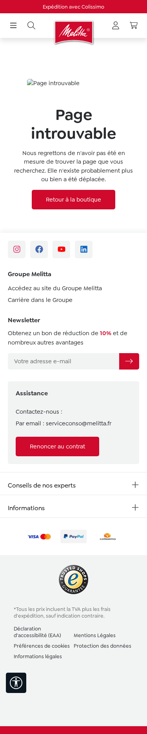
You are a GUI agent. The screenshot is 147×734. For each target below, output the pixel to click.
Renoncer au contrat (57, 446)
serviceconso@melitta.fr (78, 423)
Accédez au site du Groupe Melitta (55, 288)
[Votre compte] (115, 26)
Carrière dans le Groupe (40, 300)
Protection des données (102, 646)
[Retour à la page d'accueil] (73, 32)
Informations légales (38, 656)
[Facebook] (39, 249)
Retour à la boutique (73, 200)
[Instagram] (17, 249)
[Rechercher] (31, 26)
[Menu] (13, 26)
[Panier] (133, 26)
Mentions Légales (95, 635)
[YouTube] (61, 249)
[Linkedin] (84, 249)
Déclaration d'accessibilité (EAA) (37, 632)
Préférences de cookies (42, 646)
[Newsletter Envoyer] (129, 361)
